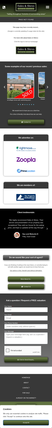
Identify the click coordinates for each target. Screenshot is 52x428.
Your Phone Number (11, 323)
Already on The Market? (26, 398)
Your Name (8, 306)
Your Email (8, 315)
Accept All (26, 423)
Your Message (9, 331)
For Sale (26, 393)
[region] (26, 416)
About (26, 383)
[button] (47, 7)
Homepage (26, 377)
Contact (26, 388)
